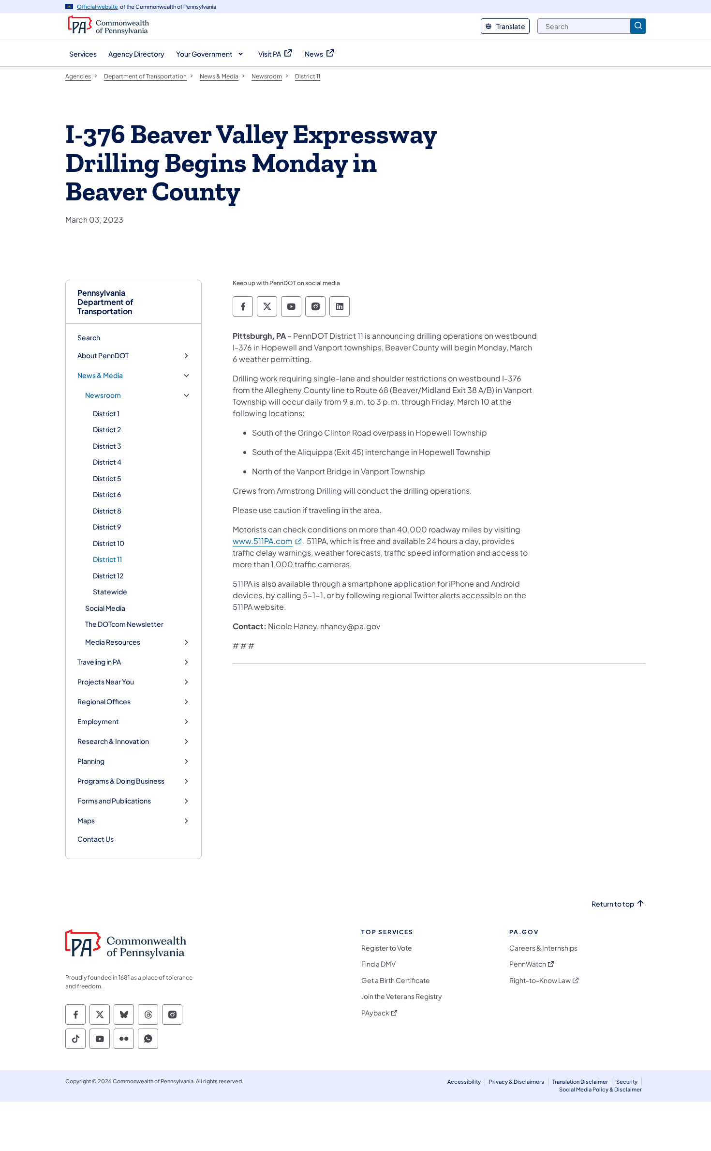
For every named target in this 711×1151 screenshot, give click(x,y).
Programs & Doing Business (120, 781)
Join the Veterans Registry (401, 996)
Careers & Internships (543, 948)
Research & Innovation (113, 741)
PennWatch (527, 964)
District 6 (107, 494)
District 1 (106, 413)
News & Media (100, 375)
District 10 (108, 543)
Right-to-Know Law (540, 980)
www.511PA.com (268, 541)
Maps (86, 821)
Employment (98, 721)
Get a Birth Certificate (395, 980)
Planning (90, 761)
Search (88, 337)
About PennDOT (103, 355)
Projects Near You (105, 682)
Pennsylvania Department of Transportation (105, 302)
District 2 (107, 429)
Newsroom (103, 395)
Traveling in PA (99, 662)
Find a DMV (378, 964)
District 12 (108, 575)
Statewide (110, 591)
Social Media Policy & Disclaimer (600, 1089)
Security (626, 1081)
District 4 (107, 461)
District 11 (107, 559)
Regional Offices (104, 701)
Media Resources (112, 642)
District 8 (107, 510)
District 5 (107, 478)
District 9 (107, 526)
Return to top (613, 904)
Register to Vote (386, 948)
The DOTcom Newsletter (124, 624)
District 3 (107, 445)
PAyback (375, 1013)
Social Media (105, 608)
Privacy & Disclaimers (516, 1081)
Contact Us (95, 838)
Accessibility (464, 1081)
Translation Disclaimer (580, 1081)
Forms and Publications (114, 801)
